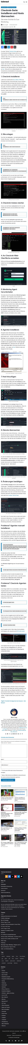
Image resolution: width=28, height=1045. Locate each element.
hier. (3, 69)
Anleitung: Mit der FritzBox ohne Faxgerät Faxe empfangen (21, 829)
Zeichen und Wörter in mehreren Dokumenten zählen (20, 799)
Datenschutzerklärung (5, 892)
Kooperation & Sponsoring (6, 886)
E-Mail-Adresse (4, 764)
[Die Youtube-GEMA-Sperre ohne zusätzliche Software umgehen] (7, 837)
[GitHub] (22, 734)
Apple (13, 956)
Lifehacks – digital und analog (8, 993)
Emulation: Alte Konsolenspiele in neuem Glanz (10, 924)
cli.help (14, 730)
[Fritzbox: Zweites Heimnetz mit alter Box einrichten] (7, 792)
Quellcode (19, 960)
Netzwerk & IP (4, 7)
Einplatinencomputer (6, 976)
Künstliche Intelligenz (6, 991)
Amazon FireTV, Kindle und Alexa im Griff (9, 938)
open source (12, 960)
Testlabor (4, 1017)
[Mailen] (15, 47)
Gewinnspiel (4, 984)
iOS (9, 958)
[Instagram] (20, 734)
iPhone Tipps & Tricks (5, 922)
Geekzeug (3, 942)
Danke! (3, 730)
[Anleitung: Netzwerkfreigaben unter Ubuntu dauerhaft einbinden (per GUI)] (7, 807)
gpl (2, 958)
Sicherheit (4, 1011)
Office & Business (12, 7)
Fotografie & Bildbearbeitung (8, 978)
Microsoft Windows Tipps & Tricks (8, 946)
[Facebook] (2, 47)
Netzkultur (3, 932)
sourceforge (9, 963)
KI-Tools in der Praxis (5, 926)
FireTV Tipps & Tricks (5, 928)
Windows (16, 963)
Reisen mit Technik (6, 1007)
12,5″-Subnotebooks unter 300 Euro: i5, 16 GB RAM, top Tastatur (21, 843)
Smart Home (4, 1013)
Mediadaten (3, 884)
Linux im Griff (4, 995)
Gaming (3, 980)
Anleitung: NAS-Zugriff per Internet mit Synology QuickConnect (21, 813)
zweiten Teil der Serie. (13, 495)
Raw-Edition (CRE (17, 79)
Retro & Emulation (5, 1009)
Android (3, 970)
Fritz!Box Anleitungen (5, 918)
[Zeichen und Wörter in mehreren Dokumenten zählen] (21, 792)
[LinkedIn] (8, 47)
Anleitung (8, 956)
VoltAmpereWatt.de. (22, 730)
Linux (3, 960)
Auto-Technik (4, 974)
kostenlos (22, 958)
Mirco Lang (5, 24)
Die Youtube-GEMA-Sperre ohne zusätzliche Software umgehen (7, 843)
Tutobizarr (4, 1019)
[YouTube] (15, 734)
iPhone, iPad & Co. (6, 989)
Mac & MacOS (5, 997)
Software (4, 1015)
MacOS (7, 960)
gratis (6, 958)
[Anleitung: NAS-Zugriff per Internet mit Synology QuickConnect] (21, 807)
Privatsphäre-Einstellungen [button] (14, 1037)
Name (2, 759)
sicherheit (3, 963)
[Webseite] (6, 734)
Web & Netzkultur (5, 1023)
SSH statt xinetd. (21, 631)
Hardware (4, 987)
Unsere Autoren (4, 888)
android (3, 956)
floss (17, 956)
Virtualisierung (5, 1021)
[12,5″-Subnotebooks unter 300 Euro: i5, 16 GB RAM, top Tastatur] (21, 837)
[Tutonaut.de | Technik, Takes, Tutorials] (5, 2)
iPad (13, 958)
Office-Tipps (3, 940)
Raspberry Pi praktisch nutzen (7, 930)
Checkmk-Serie (12, 51)
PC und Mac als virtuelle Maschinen (8, 934)
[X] (5, 47)
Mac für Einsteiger (5, 920)
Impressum (3, 890)
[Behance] (18, 734)
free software (22, 956)
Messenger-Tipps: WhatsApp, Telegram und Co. (11, 944)
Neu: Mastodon (14, 731)
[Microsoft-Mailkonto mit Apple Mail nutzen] (7, 823)
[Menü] (26, 2)
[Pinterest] (11, 47)
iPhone (16, 958)
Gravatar (6, 770)
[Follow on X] (7, 24)
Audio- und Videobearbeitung (7, 948)
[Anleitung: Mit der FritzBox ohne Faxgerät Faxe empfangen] (21, 823)
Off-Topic (4, 1003)
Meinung (3, 999)
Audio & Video (5, 972)
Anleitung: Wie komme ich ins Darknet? (9, 916)
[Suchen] (24, 2)
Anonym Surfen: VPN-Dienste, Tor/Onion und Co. (11, 936)
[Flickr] (13, 734)
